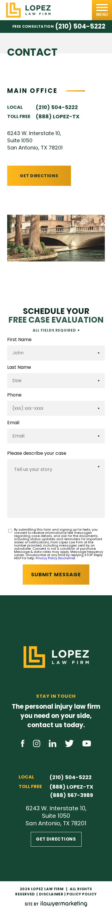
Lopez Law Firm (47, 888)
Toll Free (18, 116)
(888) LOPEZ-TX (58, 116)
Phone (14, 395)
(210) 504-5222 (80, 26)
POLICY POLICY (82, 894)
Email (13, 423)
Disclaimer (66, 558)
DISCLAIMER (51, 894)
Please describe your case (36, 453)
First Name (19, 340)
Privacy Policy (46, 558)
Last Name (19, 367)
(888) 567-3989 (71, 795)
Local (15, 107)
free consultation (33, 26)
